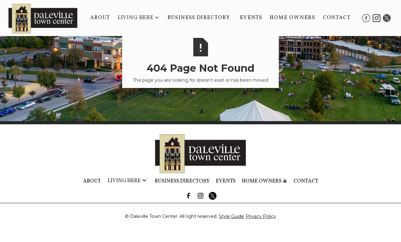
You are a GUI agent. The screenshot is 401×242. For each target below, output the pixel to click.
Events (251, 17)
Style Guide (231, 216)
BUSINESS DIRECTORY (199, 17)
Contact (337, 17)
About (100, 17)
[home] (39, 18)
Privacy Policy (261, 216)
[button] (139, 18)
